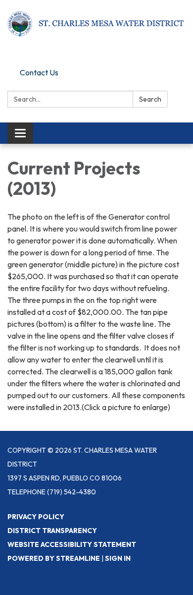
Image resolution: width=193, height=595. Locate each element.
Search (150, 99)
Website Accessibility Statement (71, 544)
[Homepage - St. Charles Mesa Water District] (96, 23)
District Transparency (52, 530)
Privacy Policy (35, 516)
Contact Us (39, 72)
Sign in (118, 558)
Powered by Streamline (53, 558)
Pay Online (38, 55)
